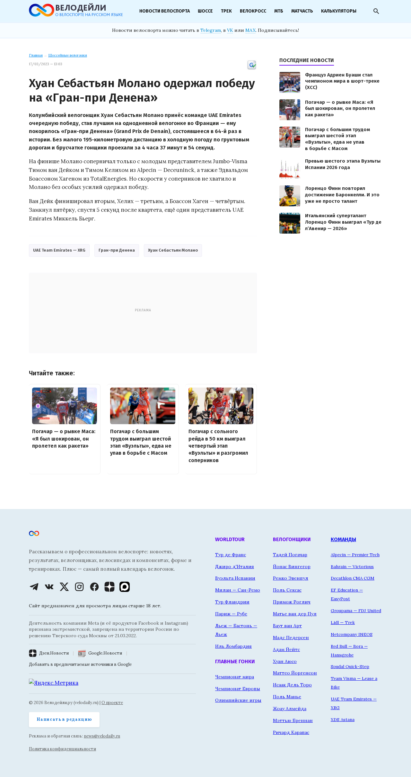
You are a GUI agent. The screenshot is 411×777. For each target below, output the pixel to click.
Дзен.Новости (54, 653)
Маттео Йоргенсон (295, 673)
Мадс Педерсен (291, 637)
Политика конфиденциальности (62, 749)
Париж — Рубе (231, 614)
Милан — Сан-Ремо (237, 590)
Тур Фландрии (232, 602)
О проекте (112, 702)
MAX (250, 30)
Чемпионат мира (234, 677)
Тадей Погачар (290, 555)
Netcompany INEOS (351, 634)
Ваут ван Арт (287, 626)
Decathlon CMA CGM (352, 578)
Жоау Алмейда (289, 708)
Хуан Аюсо (285, 661)
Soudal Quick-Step (350, 666)
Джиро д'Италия (234, 566)
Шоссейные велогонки (67, 55)
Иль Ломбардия (233, 646)
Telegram (210, 30)
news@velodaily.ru (102, 736)
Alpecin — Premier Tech (355, 555)
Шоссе (205, 11)
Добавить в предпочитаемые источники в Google (80, 664)
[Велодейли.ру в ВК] (49, 587)
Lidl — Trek (343, 622)
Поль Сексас (287, 590)
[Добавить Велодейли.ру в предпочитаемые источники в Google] (252, 69)
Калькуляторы (338, 11)
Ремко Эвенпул (290, 578)
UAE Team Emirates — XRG (59, 250)
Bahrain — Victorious (352, 566)
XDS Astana (342, 719)
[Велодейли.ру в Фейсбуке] (94, 587)
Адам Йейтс (286, 649)
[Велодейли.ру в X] (64, 587)
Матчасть (302, 11)
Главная (36, 55)
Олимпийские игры (238, 700)
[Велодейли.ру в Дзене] (109, 587)
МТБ (278, 11)
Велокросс (253, 11)
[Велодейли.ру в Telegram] (34, 587)
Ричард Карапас (291, 732)
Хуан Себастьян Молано (173, 250)
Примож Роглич (291, 602)
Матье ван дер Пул (295, 614)
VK (230, 30)
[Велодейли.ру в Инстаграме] (79, 587)
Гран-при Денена (117, 250)
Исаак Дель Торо (292, 685)
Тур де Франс (230, 555)
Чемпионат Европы (237, 689)
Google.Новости (105, 653)
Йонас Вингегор (291, 566)
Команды (343, 539)
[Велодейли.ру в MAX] (124, 587)
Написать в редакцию (64, 719)
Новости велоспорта (164, 11)
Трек (226, 11)
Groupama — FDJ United (356, 610)
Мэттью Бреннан (293, 720)
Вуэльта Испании (235, 578)
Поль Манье (287, 697)
